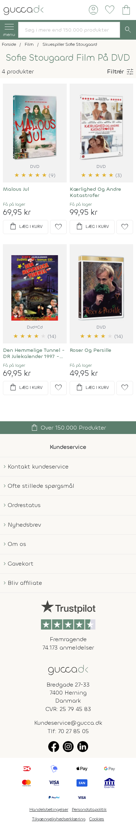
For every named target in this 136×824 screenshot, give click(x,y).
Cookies (96, 819)
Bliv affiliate (25, 583)
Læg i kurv (25, 226)
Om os (17, 544)
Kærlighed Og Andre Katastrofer (95, 192)
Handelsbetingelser (48, 809)
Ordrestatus (24, 505)
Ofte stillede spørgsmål (41, 486)
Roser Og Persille (90, 350)
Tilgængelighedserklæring (59, 819)
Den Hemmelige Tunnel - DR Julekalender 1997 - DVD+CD (34, 353)
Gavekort (20, 563)
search (128, 30)
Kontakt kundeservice (38, 466)
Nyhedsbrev (24, 524)
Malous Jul (16, 189)
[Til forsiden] (24, 9)
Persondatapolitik (89, 809)
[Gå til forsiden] (68, 669)
